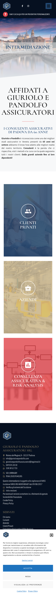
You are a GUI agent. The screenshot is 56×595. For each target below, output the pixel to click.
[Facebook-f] (22, 6)
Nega (28, 576)
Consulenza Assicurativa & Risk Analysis (18, 529)
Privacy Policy (33, 591)
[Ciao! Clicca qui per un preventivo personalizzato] (5, 14)
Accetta (28, 568)
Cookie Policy (22, 591)
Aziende (6, 523)
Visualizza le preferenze (28, 585)
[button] (51, 535)
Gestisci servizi (27, 560)
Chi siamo (6, 517)
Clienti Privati (8, 526)
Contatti (6, 520)
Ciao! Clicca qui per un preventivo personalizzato (29, 14)
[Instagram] (28, 6)
